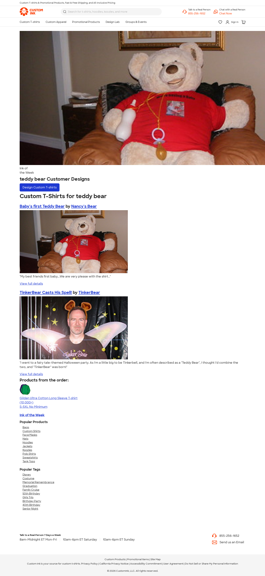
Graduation (30, 486)
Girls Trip (28, 497)
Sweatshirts (30, 457)
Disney (27, 474)
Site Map (156, 559)
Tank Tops (29, 461)
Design (40, 187)
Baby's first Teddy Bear (42, 206)
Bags (26, 427)
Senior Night (30, 508)
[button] (232, 13)
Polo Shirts (29, 453)
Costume (28, 478)
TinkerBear (89, 292)
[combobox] (111, 11)
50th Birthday (31, 493)
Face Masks (30, 435)
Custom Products (115, 559)
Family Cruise (31, 489)
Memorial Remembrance (38, 482)
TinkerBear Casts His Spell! (46, 292)
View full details (31, 284)
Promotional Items (138, 559)
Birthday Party (32, 501)
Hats (25, 438)
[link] (31, 11)
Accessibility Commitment (146, 563)
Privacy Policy (89, 563)
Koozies (27, 450)
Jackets (27, 446)
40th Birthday (31, 505)
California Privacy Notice (114, 563)
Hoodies (28, 442)
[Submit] (64, 11)
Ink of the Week (32, 415)
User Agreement (173, 563)
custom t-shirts (71, 563)
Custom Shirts (31, 431)
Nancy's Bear (84, 206)
